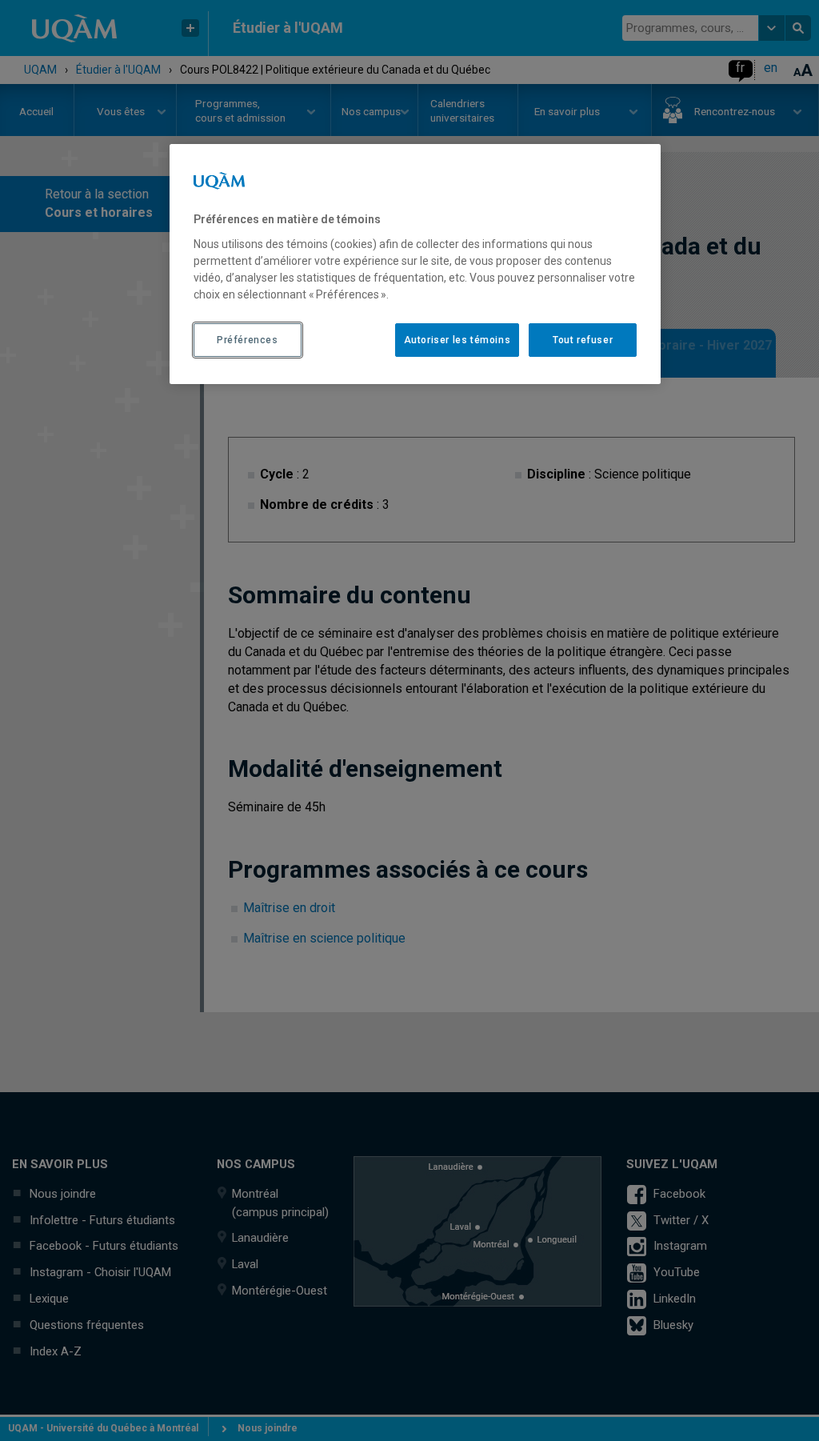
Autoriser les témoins (457, 340)
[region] (415, 264)
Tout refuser (583, 340)
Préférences (247, 340)
